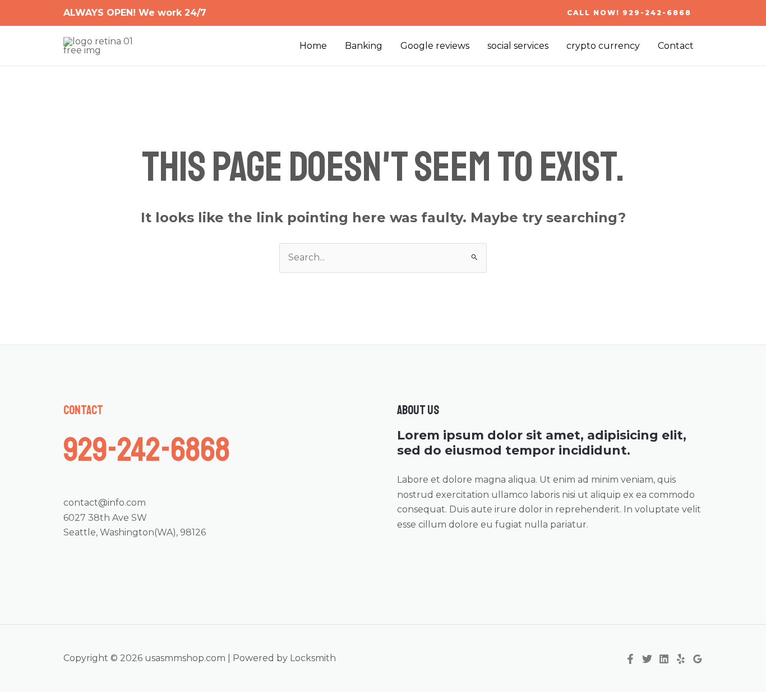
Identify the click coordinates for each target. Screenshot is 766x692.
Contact (676, 45)
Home (313, 45)
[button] (629, 13)
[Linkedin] (664, 659)
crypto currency (603, 45)
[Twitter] (647, 659)
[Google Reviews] (698, 659)
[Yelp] (681, 659)
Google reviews (434, 45)
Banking (363, 45)
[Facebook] (630, 659)
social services (517, 45)
